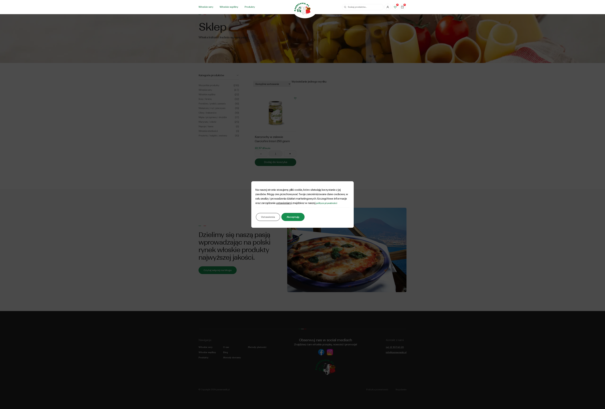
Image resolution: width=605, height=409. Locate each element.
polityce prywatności (326, 203)
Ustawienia (268, 216)
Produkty (250, 7)
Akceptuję (293, 216)
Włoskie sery (206, 7)
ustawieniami (283, 203)
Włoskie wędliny (229, 7)
